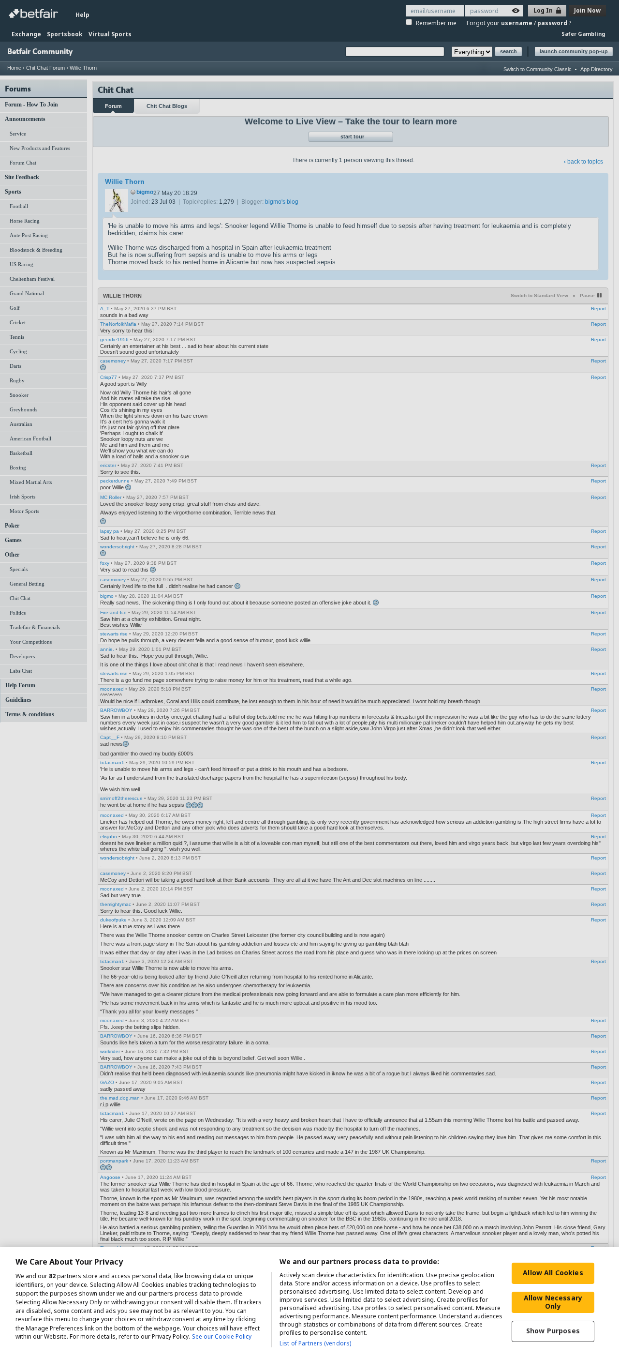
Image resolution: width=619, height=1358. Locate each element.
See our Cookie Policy (221, 1337)
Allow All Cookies (553, 1272)
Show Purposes (553, 1330)
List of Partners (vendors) (315, 1343)
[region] (309, 1302)
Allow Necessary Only (553, 1302)
